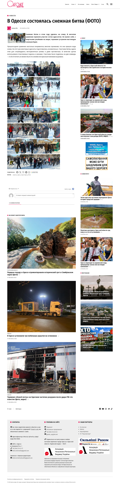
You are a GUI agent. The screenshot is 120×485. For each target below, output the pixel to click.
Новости (67, 4)
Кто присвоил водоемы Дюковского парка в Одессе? (94, 346)
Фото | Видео (94, 4)
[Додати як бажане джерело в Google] (34, 172)
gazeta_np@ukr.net (52, 434)
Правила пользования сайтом (43, 479)
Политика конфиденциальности (14, 479)
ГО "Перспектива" (85, 434)
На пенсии (83, 427)
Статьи (72, 4)
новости (15, 175)
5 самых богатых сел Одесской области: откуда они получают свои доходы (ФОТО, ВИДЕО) (96, 135)
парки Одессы (24, 175)
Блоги (87, 4)
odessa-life (15, 28)
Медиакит (49, 427)
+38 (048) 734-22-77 (17, 448)
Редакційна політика (29, 479)
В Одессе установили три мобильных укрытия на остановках (32, 336)
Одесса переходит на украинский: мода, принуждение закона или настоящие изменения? (94, 102)
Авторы (18, 409)
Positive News (10, 270)
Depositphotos (84, 431)
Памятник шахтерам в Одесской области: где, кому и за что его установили (95, 231)
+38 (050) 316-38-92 (51, 432)
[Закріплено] (111, 4)
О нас (102, 4)
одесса (18, 175)
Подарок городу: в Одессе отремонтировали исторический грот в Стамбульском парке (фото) (40, 273)
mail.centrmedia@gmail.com (20, 451)
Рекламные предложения (54, 429)
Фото (29, 175)
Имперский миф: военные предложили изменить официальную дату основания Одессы (96, 293)
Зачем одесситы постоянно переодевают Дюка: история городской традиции (96, 198)
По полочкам (81, 4)
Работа (82, 429)
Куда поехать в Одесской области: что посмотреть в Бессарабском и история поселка (96, 67)
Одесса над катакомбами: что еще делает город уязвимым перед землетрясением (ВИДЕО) (96, 319)
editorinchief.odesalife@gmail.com (22, 458)
